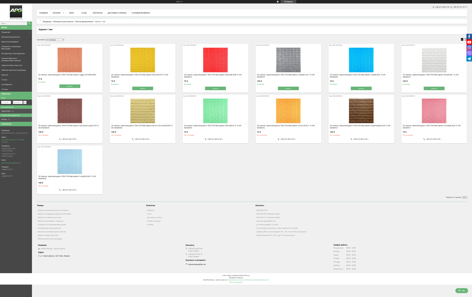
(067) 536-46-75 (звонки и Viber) (268, 214)
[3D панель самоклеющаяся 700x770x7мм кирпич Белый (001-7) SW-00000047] (434, 60)
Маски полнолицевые (10, 42)
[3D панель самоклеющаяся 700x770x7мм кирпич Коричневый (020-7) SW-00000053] (361, 111)
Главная (43, 13)
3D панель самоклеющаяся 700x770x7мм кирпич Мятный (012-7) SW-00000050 (213, 126)
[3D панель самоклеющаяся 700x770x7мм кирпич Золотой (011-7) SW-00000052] (288, 111)
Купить (70, 86)
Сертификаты (6, 84)
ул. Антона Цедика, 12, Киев (267, 224)
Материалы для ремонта (63, 21)
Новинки (150, 210)
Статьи (4, 80)
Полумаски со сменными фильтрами (11, 47)
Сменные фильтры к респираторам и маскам (11, 59)
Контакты (98, 13)
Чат (463, 291)
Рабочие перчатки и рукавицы (13, 70)
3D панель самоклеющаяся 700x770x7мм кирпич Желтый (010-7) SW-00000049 (140, 76)
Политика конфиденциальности (258, 280)
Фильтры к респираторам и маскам (52, 232)
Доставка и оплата (117, 13)
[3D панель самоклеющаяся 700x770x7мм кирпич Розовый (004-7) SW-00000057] (434, 111)
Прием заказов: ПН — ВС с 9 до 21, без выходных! (275, 235)
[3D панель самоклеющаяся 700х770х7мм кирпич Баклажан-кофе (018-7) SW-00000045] (70, 111)
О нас (84, 13)
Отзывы (4, 89)
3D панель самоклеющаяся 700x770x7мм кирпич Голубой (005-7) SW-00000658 (67, 177)
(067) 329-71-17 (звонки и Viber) (268, 217)
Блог (71, 13)
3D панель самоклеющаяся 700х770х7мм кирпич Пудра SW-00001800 (67, 75)
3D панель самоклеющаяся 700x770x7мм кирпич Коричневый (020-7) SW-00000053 (360, 126)
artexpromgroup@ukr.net (11, 163)
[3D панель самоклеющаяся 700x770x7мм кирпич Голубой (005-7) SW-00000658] (70, 161)
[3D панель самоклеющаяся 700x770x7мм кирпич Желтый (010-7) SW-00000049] (142, 60)
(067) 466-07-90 (261, 210)
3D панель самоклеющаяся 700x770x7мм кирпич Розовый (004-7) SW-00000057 (432, 126)
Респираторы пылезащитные (13, 53)
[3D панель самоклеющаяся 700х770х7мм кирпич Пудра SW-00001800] (70, 60)
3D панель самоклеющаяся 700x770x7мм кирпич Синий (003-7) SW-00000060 (358, 76)
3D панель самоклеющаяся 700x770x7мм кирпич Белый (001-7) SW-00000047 (431, 76)
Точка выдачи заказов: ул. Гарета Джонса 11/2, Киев (277, 228)
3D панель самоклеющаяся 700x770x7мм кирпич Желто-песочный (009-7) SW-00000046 (142, 126)
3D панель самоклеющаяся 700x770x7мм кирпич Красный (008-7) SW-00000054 (213, 76)
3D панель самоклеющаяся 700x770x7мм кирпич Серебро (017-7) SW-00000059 (286, 76)
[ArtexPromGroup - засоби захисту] (16, 11)
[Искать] (29, 23)
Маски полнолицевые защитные (50, 221)
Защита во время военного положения (53, 210)
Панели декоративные (84, 21)
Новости (4, 75)
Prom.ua (247, 275)
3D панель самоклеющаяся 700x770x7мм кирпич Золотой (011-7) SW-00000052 (286, 126)
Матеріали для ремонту (10, 37)
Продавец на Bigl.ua (236, 278)
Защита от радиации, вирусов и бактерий (54, 214)
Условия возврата (141, 13)
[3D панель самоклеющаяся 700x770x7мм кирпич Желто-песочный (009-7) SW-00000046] (142, 111)
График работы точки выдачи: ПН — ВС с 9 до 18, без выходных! (281, 232)
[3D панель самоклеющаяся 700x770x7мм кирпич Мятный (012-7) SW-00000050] (215, 111)
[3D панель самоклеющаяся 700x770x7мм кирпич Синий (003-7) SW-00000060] (361, 60)
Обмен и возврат (154, 221)
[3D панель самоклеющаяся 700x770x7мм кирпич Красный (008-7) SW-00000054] (215, 60)
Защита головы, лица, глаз (11, 65)
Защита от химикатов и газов (49, 217)
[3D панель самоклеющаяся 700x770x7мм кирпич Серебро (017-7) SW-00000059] (288, 60)
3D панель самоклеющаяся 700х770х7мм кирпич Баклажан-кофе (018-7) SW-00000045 (68, 126)
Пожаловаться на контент (236, 280)
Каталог (57, 13)
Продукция (5, 32)
